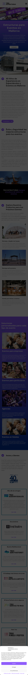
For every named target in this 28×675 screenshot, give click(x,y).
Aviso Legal (22, 673)
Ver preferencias (14, 670)
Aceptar (14, 663)
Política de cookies (7, 673)
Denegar (14, 667)
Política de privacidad (15, 673)
